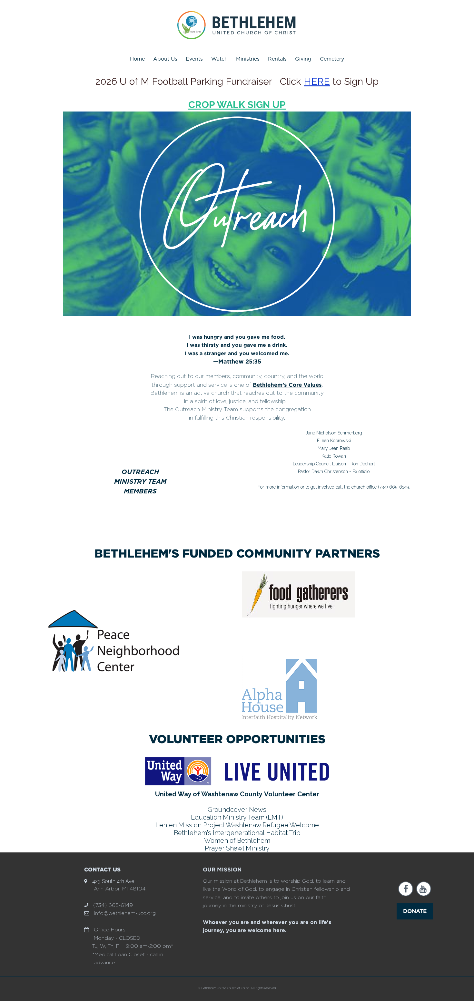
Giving (303, 59)
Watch (219, 59)
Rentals (277, 59)
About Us (165, 59)
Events (194, 59)
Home (137, 59)
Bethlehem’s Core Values (287, 385)
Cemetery (332, 59)
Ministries (248, 59)
